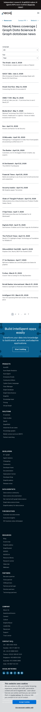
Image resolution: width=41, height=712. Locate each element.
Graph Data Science (9, 393)
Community (6, 464)
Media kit (34, 20)
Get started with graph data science (14, 499)
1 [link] (12, 314)
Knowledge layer (8, 399)
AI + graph (6, 455)
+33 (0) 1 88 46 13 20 (15, 654)
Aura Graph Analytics (10, 370)
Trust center (7, 635)
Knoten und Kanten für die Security (13, 128)
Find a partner (7, 579)
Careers (5, 616)
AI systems (6, 415)
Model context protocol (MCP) (13, 434)
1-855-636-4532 (11, 645)
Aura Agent (7, 374)
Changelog (6, 461)
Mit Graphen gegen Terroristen (12, 190)
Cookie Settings (15, 695)
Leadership (6, 626)
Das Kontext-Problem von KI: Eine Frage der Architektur (20, 227)
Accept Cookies (24, 702)
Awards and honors (9, 613)
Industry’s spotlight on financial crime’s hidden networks (20, 286)
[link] (28, 314)
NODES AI (6, 554)
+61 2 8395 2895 (15, 661)
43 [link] (25, 314)
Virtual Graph (7, 405)
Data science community (11, 492)
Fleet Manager (8, 386)
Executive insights (9, 518)
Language (5, 47)
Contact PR (22, 20)
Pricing (5, 402)
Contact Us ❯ (7, 641)
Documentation (8, 471)
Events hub (6, 542)
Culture (5, 619)
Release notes (7, 483)
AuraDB (5, 367)
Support (5, 632)
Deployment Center (9, 474)
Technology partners (10, 592)
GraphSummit (7, 548)
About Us (6, 610)
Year (3, 55)
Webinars (6, 567)
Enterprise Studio (8, 377)
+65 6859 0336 (15, 657)
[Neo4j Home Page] (7, 13)
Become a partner (9, 576)
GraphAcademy (8, 480)
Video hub (6, 564)
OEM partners (7, 583)
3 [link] (18, 314)
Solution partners (8, 589)
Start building (20, 349)
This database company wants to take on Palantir (18, 65)
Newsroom (8, 20)
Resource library (8, 558)
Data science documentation (12, 496)
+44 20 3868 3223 (12, 651)
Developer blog (8, 477)
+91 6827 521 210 (12, 664)
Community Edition (9, 380)
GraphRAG (6, 424)
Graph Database (8, 390)
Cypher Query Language (11, 383)
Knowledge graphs (9, 431)
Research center (8, 561)
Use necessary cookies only (24, 708)
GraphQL (6, 396)
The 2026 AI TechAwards (10, 166)
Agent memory (8, 458)
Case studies (7, 418)
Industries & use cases (10, 427)
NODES (5, 551)
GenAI (5, 421)
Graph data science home (11, 502)
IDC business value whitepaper (13, 521)
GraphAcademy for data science (13, 505)
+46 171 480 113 (14, 648)
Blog (4, 538)
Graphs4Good (7, 623)
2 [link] (15, 314)
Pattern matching (9, 437)
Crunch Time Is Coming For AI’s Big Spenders (16, 275)
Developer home (8, 467)
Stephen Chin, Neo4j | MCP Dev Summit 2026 (17, 251)
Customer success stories (11, 514)
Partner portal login (9, 586)
